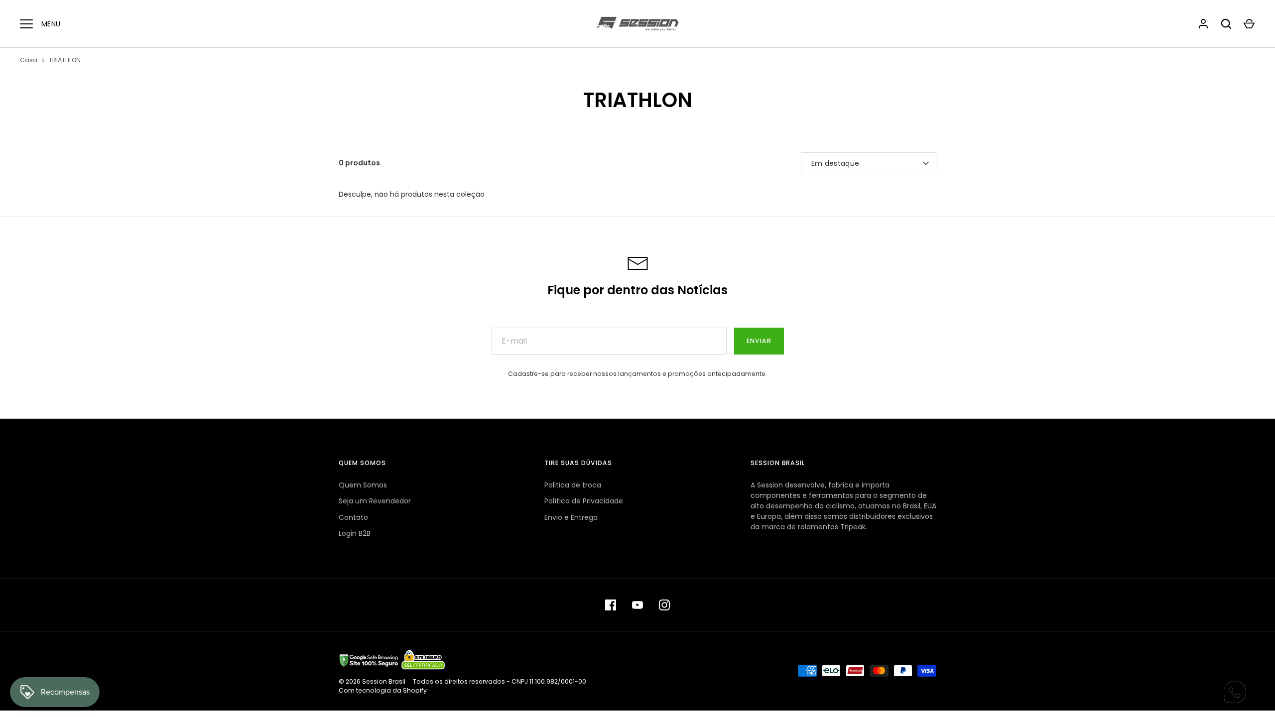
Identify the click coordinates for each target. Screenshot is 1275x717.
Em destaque (835, 163)
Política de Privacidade (583, 501)
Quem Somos (363, 485)
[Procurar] (1226, 24)
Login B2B (355, 533)
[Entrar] (1203, 24)
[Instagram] (664, 605)
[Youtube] (637, 605)
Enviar (759, 341)
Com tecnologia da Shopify (383, 690)
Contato (353, 517)
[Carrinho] (1249, 24)
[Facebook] (611, 605)
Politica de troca (572, 485)
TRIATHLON (65, 60)
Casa (28, 60)
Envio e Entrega (571, 517)
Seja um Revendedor (375, 501)
